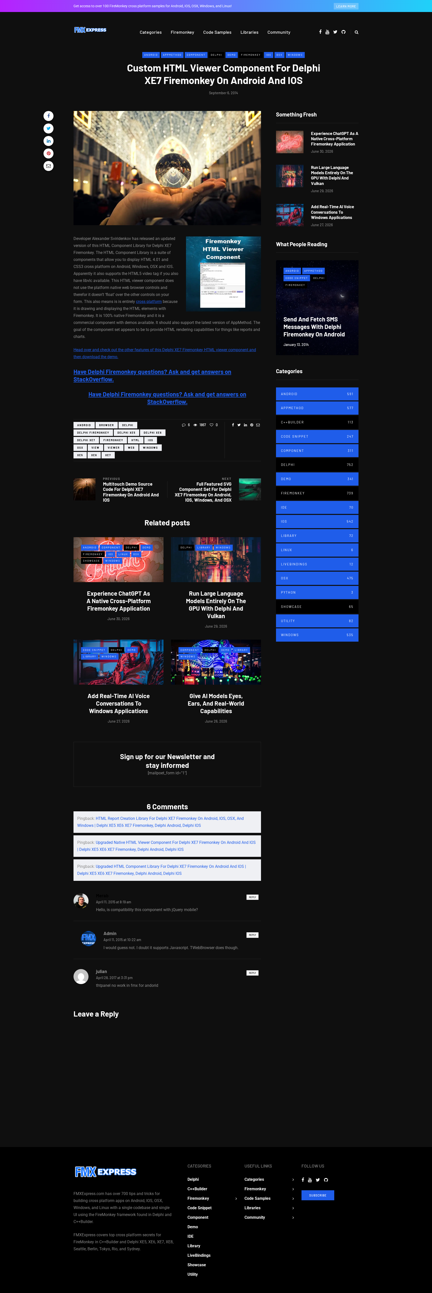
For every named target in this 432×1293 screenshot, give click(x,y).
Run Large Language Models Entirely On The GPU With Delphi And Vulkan (216, 604)
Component (196, 54)
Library (203, 547)
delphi (128, 425)
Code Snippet (94, 649)
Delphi (216, 54)
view (96, 447)
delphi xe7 (86, 440)
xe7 (108, 455)
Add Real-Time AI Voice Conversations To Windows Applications (119, 703)
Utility (317, 621)
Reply (252, 897)
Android (151, 54)
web (131, 447)
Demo (232, 54)
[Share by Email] (49, 166)
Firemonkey (182, 32)
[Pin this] (49, 153)
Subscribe (317, 1195)
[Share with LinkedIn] (49, 141)
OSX (279, 54)
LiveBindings (317, 564)
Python (317, 592)
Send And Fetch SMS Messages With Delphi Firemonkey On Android (314, 326)
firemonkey (113, 440)
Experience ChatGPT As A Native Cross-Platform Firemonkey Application (118, 601)
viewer (114, 447)
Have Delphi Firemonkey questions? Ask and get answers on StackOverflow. (167, 397)
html (136, 440)
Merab (102, 895)
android (84, 425)
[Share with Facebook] (49, 116)
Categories (151, 32)
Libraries (249, 32)
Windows (295, 54)
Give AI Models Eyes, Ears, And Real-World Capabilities (216, 703)
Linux (123, 554)
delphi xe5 (127, 432)
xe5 (80, 455)
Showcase (91, 560)
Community (279, 32)
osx (80, 447)
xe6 (94, 455)
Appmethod (172, 54)
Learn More (346, 6)
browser (106, 425)
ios (150, 440)
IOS (268, 54)
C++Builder (317, 422)
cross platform (149, 301)
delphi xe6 (153, 432)
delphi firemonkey (93, 432)
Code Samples (217, 32)
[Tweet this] (49, 128)
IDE (317, 507)
